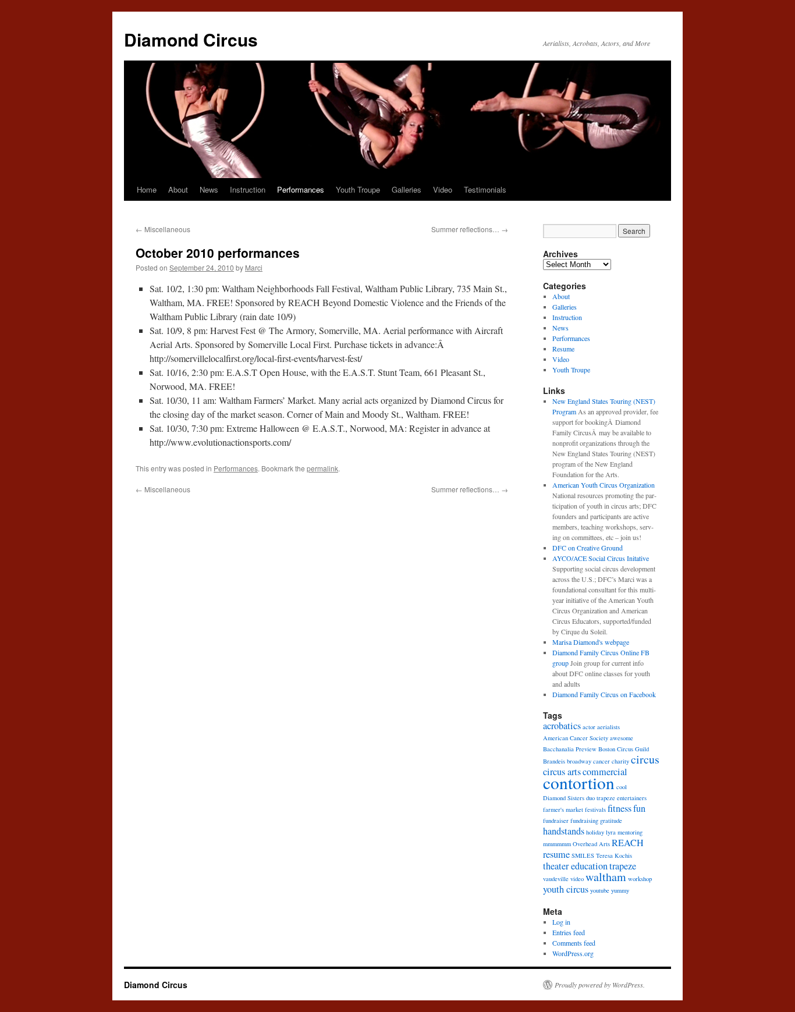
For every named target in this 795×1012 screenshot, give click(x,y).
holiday (595, 832)
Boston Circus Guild (623, 749)
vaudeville (556, 879)
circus (645, 759)
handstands (563, 831)
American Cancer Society (575, 738)
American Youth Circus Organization (603, 484)
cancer (601, 761)
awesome (621, 738)
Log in (561, 921)
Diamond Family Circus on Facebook (604, 694)
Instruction (247, 189)
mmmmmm (557, 844)
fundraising (584, 820)
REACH (628, 842)
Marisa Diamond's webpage (590, 642)
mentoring (630, 832)
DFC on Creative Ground (587, 547)
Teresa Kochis (614, 855)
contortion (579, 782)
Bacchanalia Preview (570, 749)
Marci (253, 267)
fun (639, 808)
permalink (322, 468)
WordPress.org (573, 953)
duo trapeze (600, 798)
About (178, 189)
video (577, 879)
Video (442, 189)
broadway (579, 761)
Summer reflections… (469, 229)
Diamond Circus (191, 39)
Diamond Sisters (563, 798)
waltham (605, 877)
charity (620, 761)
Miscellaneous (163, 229)
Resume (563, 348)
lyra (611, 832)
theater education (575, 866)
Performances (300, 189)
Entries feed (568, 932)
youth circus (565, 889)
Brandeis (554, 761)
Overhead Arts (591, 844)
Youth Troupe (358, 189)
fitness (619, 808)
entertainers (632, 798)
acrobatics (562, 725)
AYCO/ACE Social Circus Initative (600, 558)
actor (589, 727)
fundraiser (556, 820)
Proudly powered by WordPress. (600, 984)
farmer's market (563, 809)
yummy (620, 890)
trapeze (622, 866)
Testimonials (485, 189)
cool (621, 787)
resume (556, 854)
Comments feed (573, 942)
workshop (640, 879)
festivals (595, 809)
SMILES (583, 855)
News (209, 189)
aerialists (608, 727)
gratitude (611, 820)
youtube (599, 890)
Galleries (406, 189)
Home (147, 189)
